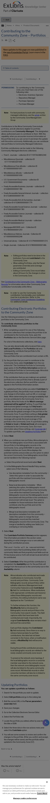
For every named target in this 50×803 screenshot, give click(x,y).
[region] (25, 790)
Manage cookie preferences (25, 798)
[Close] (47, 782)
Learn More (42, 793)
